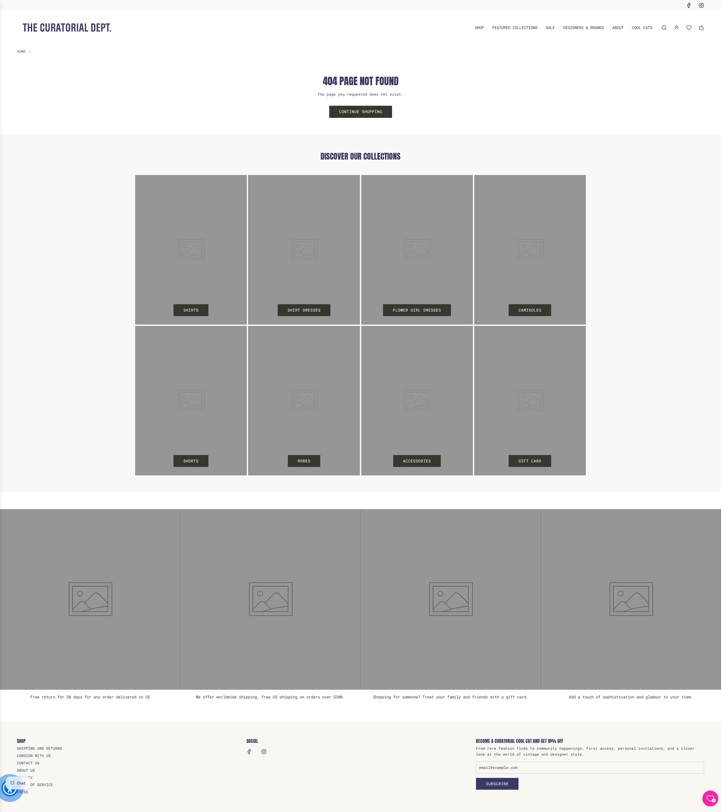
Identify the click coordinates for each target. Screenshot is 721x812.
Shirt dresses (304, 310)
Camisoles (530, 310)
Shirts (191, 310)
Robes (304, 461)
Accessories (417, 461)
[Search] (664, 27)
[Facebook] (689, 5)
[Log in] (676, 27)
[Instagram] (701, 5)
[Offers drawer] (689, 27)
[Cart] (701, 27)
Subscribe (497, 783)
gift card (530, 461)
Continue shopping (360, 111)
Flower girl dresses (417, 310)
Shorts (191, 461)
